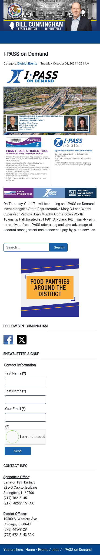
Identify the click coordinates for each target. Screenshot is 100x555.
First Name (15, 373)
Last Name (15, 391)
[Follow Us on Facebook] (8, 339)
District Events (27, 63)
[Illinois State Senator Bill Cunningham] (50, 15)
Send (18, 451)
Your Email (15, 409)
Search (59, 247)
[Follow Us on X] (22, 339)
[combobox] (26, 247)
